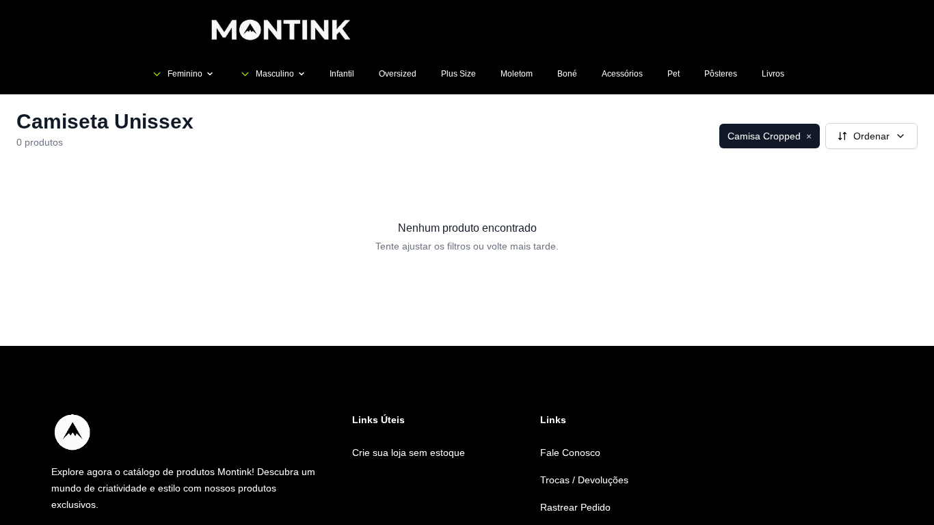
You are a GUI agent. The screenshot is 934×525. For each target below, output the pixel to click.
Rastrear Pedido (575, 507)
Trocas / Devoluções (584, 479)
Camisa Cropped (770, 136)
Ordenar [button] (871, 136)
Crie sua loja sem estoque (408, 452)
